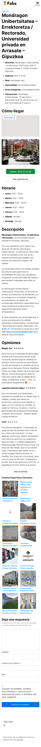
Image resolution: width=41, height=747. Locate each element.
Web (3, 674)
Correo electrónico (11, 663)
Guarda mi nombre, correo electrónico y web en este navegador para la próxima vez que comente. (19, 693)
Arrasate (5, 11)
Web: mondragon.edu (20, 179)
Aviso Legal (8, 721)
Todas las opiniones (20, 471)
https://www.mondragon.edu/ (19, 332)
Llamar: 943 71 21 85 (20, 171)
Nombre (6, 652)
